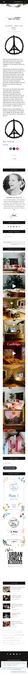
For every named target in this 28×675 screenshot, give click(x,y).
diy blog (13, 635)
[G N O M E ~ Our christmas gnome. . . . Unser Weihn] (14, 286)
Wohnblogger (6, 631)
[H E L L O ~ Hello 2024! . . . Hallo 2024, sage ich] (14, 263)
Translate (22, 244)
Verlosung (17, 644)
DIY (20, 638)
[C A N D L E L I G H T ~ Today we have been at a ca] (14, 353)
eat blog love (13, 632)
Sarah (15, 158)
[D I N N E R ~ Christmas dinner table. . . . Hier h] (14, 308)
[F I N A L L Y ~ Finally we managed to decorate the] (14, 376)
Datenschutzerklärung (16, 660)
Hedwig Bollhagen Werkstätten (15, 614)
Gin (10, 630)
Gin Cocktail (9, 635)
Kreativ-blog (7, 644)
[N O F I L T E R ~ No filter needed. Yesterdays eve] (14, 420)
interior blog (8, 643)
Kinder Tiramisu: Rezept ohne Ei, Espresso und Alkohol (17, 606)
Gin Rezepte (8, 632)
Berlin (4, 644)
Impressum (9, 660)
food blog (16, 638)
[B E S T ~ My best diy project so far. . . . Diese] (14, 443)
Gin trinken (23, 642)
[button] (10, 148)
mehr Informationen (17, 669)
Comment (14, 155)
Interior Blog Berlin (11, 640)
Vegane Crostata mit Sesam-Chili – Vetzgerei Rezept (17, 623)
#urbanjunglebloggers (16, 630)
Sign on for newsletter (10, 468)
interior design (17, 642)
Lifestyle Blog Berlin (13, 636)
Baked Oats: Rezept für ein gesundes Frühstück (17, 588)
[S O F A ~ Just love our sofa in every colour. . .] (14, 398)
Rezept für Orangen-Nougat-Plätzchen (16, 596)
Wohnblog (12, 644)
